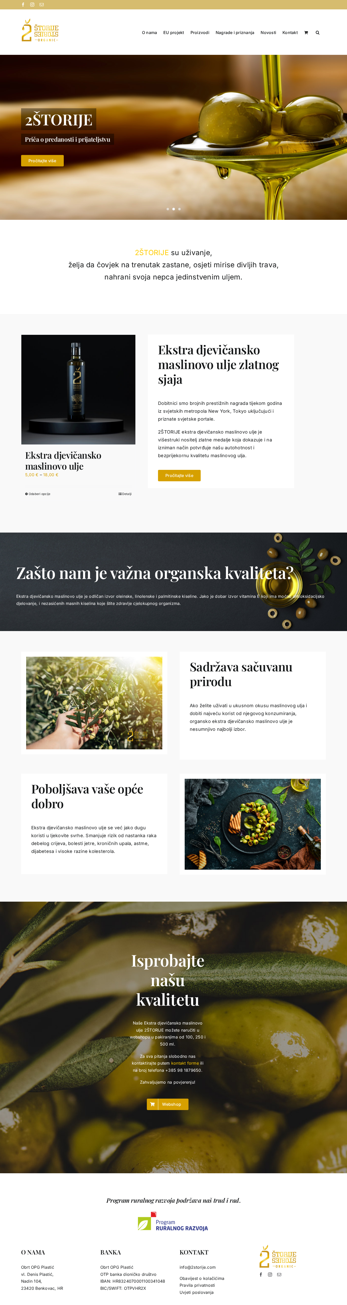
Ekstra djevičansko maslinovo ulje (63, 460)
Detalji (127, 494)
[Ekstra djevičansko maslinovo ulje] (78, 389)
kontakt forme (185, 1063)
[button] (318, 32)
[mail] (279, 1275)
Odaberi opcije (39, 494)
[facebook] (261, 1275)
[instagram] (270, 1275)
